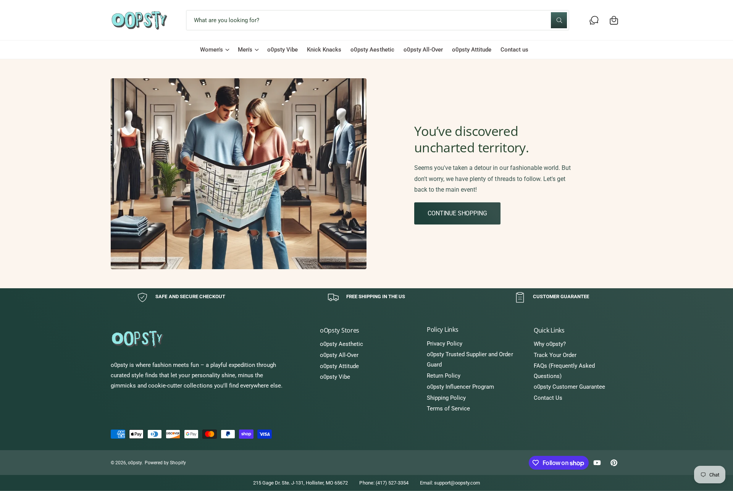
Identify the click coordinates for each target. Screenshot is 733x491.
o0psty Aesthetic (341, 344)
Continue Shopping (457, 213)
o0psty (135, 462)
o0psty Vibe (335, 376)
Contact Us (548, 397)
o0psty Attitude (339, 366)
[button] (614, 20)
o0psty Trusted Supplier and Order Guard (470, 359)
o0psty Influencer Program (460, 386)
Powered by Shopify (165, 462)
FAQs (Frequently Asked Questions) (564, 371)
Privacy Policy (444, 343)
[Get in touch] (594, 20)
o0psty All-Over (339, 355)
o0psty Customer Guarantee (569, 386)
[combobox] (377, 20)
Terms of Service (448, 408)
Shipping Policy (446, 397)
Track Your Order (555, 355)
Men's (245, 49)
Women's (211, 49)
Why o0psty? (550, 344)
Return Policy (443, 375)
